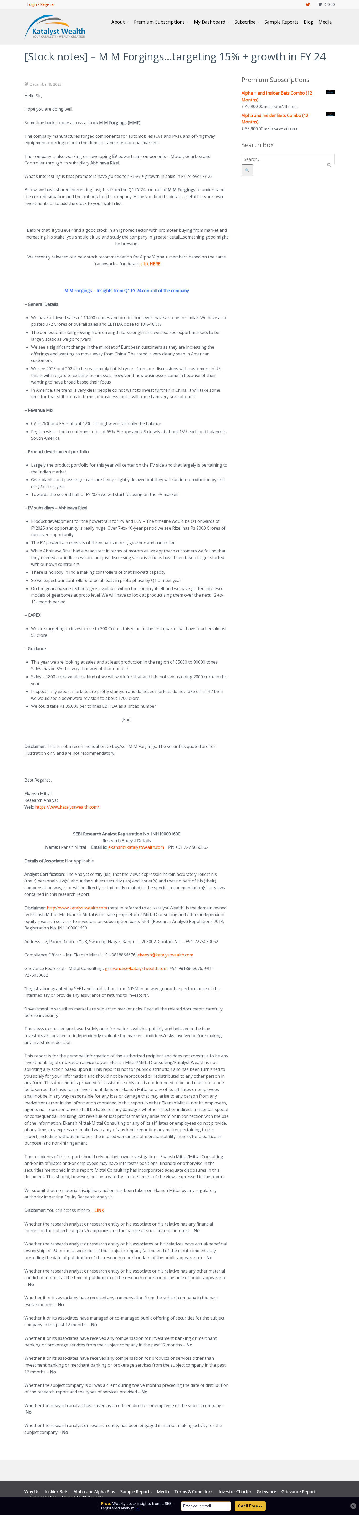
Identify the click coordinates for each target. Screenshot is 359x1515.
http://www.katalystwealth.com (77, 908)
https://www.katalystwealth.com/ (67, 807)
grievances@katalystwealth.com (136, 968)
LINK (99, 1210)
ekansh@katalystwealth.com (136, 847)
